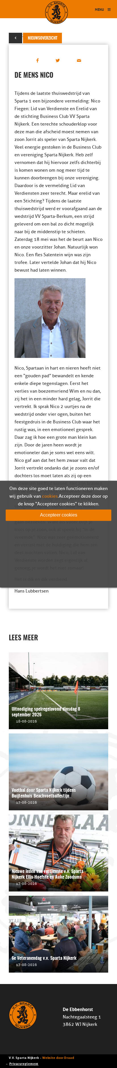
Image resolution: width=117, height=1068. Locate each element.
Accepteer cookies (58, 515)
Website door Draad (58, 1057)
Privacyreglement (23, 1063)
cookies (50, 496)
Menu (99, 9)
